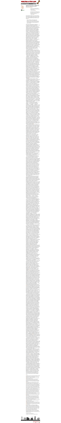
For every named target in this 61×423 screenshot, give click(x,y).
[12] (29, 354)
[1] (35, 10)
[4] (26, 382)
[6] (28, 139)
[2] (26, 377)
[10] (26, 285)
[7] (30, 245)
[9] (29, 269)
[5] (33, 123)
